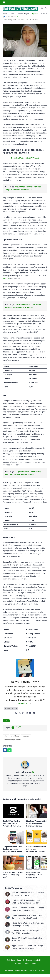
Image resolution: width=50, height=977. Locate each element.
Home (5, 14)
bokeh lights (15, 736)
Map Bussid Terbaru (24, 970)
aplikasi (6, 278)
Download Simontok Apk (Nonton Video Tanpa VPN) (13, 874)
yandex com (26, 736)
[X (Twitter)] (19, 713)
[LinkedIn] (33, 713)
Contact (27, 963)
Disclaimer (18, 963)
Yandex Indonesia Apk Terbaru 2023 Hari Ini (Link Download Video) (27, 916)
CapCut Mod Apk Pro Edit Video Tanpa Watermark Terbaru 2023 (11, 823)
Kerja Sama (11, 960)
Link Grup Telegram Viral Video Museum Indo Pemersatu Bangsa (36, 823)
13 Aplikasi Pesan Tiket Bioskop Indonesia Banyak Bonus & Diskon (12, 849)
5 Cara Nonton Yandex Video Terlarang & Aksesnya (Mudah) (28, 924)
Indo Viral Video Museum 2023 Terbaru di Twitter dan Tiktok (28, 894)
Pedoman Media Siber (34, 960)
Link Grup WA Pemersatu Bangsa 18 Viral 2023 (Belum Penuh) (27, 931)
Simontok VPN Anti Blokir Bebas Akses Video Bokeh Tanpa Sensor (28, 909)
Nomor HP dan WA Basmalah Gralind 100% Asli (27, 939)
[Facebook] (16, 713)
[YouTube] (30, 713)
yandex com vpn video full (12, 740)
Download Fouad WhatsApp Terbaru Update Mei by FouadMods (34, 874)
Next (5, 721)
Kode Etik (20, 960)
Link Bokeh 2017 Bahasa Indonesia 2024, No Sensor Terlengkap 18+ (26, 901)
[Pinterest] (26, 713)
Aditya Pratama (24, 772)
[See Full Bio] (30, 703)
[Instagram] (23, 713)
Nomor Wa (44, 14)
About (34, 963)
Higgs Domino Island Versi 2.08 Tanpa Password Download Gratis (27, 947)
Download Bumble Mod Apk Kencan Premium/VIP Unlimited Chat (36, 849)
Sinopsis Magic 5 (23, 14)
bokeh (6, 736)
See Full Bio (23, 703)
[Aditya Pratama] (25, 769)
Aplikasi (35, 14)
